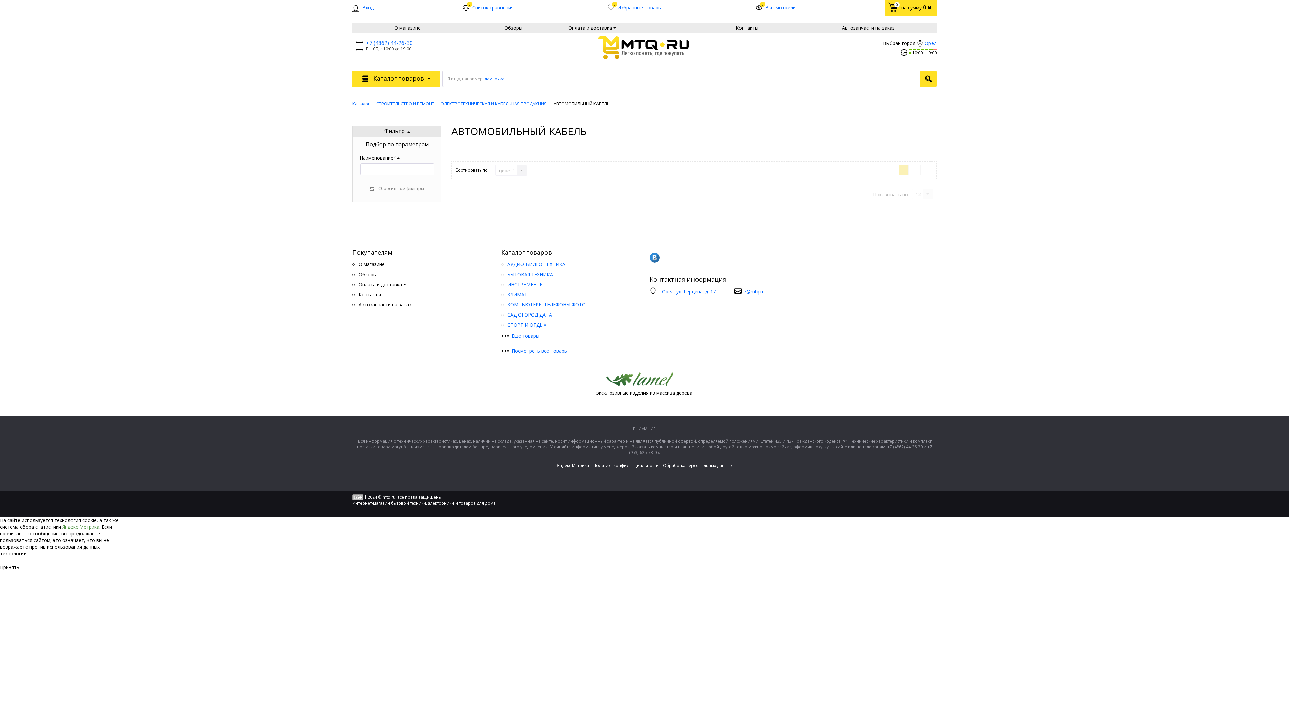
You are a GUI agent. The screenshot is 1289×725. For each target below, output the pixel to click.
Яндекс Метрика (573, 465)
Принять (9, 567)
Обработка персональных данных (697, 465)
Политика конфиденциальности (626, 465)
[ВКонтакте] (655, 258)
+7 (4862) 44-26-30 (389, 43)
